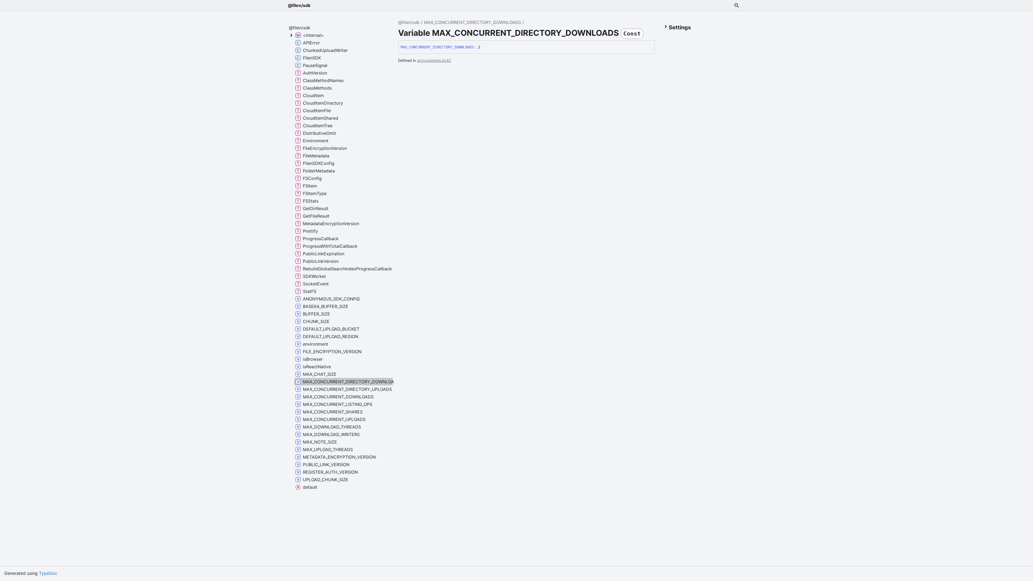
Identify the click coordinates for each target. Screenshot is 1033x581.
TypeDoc (48, 573)
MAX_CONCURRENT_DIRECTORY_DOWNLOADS (472, 22)
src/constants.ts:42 (434, 60)
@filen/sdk (299, 5)
